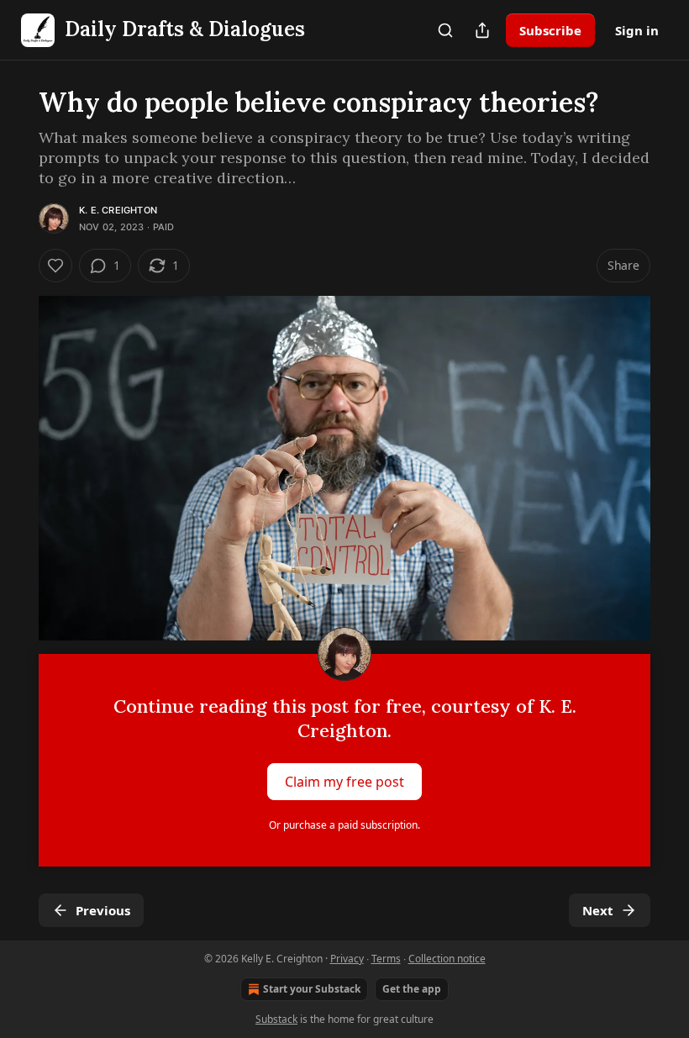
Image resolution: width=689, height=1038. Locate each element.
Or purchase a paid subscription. (344, 825)
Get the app (411, 989)
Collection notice (447, 958)
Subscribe (550, 30)
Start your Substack (311, 989)
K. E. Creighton (118, 210)
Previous (103, 910)
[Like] (55, 265)
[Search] (445, 30)
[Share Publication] (482, 30)
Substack (276, 1019)
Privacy (347, 958)
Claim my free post (344, 781)
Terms (386, 958)
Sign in (637, 30)
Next (597, 910)
